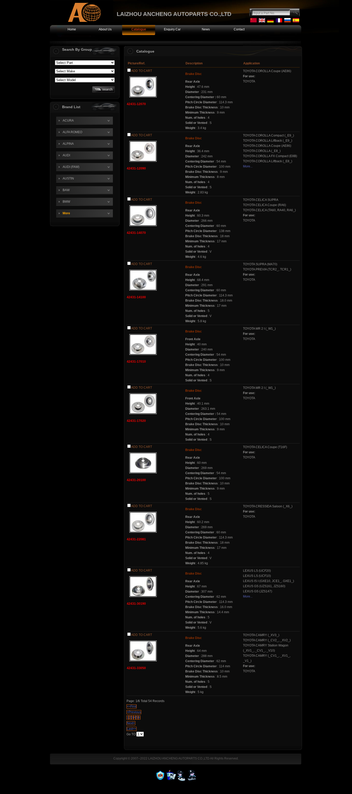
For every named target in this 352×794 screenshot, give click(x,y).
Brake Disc (193, 74)
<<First (131, 706)
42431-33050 (136, 668)
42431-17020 (136, 421)
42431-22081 (136, 539)
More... (248, 166)
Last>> (131, 729)
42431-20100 (136, 480)
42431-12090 (136, 168)
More (66, 213)
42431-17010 (136, 361)
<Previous (134, 712)
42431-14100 (136, 297)
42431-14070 (136, 233)
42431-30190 (136, 603)
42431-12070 (136, 104)
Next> (131, 723)
